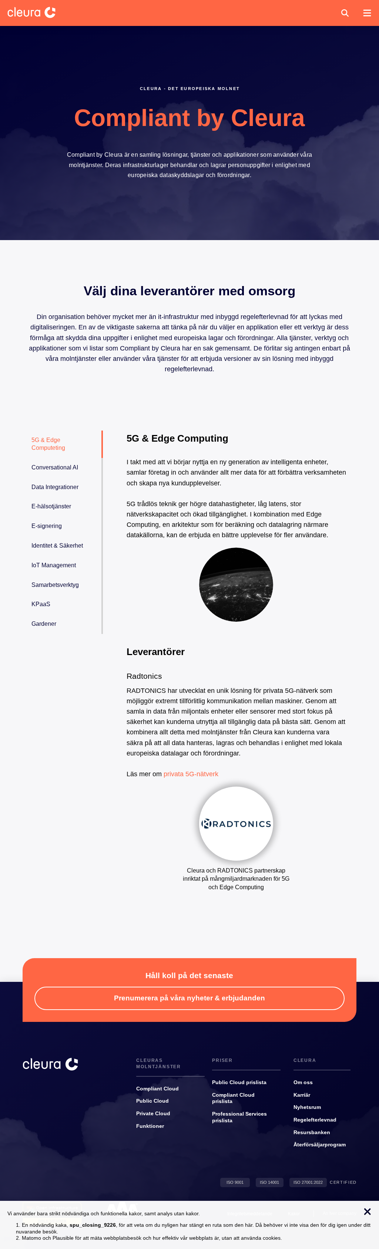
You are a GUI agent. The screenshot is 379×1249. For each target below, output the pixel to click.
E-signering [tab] (46, 526)
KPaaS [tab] (40, 604)
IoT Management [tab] (53, 565)
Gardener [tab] (43, 624)
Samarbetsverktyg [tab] (55, 585)
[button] (345, 13)
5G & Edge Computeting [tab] (48, 444)
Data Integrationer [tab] (54, 487)
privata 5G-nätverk (191, 774)
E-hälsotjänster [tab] (51, 506)
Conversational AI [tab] (54, 467)
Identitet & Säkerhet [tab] (57, 545)
